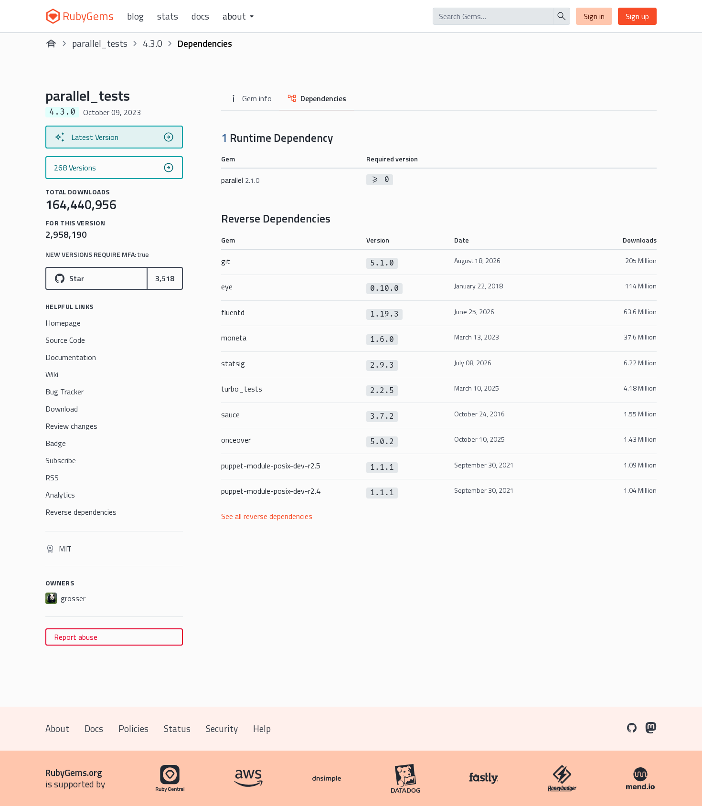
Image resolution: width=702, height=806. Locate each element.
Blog (135, 16)
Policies (133, 728)
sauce (230, 414)
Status (177, 728)
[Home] (51, 43)
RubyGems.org (73, 772)
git (225, 261)
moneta (233, 337)
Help (262, 728)
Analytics (60, 494)
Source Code (65, 340)
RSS (52, 477)
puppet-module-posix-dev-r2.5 (270, 465)
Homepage (63, 323)
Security (222, 728)
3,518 (164, 278)
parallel (240, 180)
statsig (233, 363)
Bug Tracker (64, 391)
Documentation (70, 357)
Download (61, 408)
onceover (236, 439)
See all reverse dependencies (266, 516)
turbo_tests (241, 388)
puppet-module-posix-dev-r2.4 (270, 491)
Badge (55, 443)
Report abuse (75, 637)
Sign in (594, 16)
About (57, 728)
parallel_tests (100, 43)
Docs (200, 16)
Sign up (637, 16)
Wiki (51, 374)
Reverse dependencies (81, 512)
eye (227, 286)
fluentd (233, 312)
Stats (167, 16)
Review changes (71, 426)
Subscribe (60, 460)
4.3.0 (152, 43)
